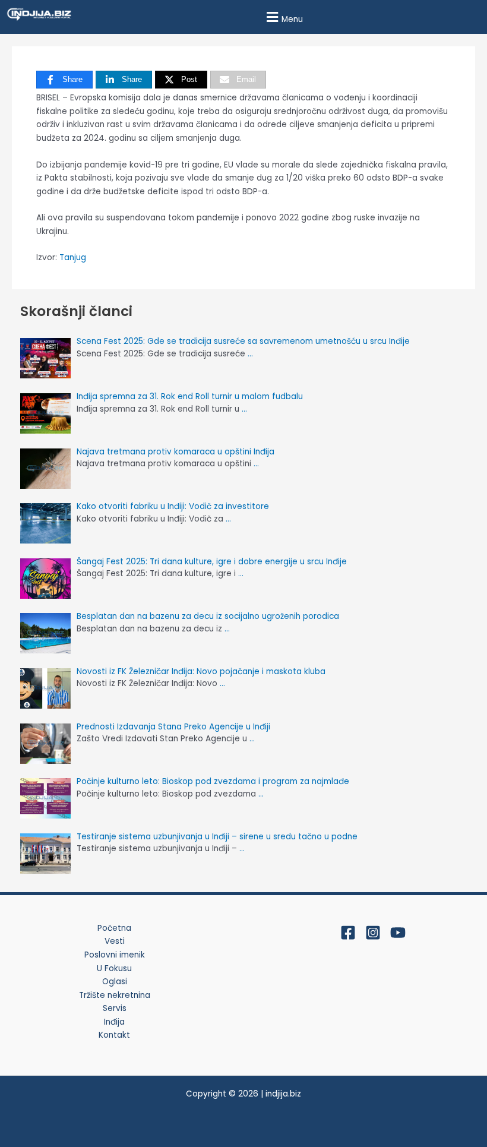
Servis (115, 1008)
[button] (283, 17)
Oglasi (114, 981)
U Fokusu (114, 968)
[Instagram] (373, 932)
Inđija (114, 1022)
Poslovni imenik (114, 954)
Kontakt (114, 1035)
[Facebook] (348, 932)
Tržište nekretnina (114, 995)
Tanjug (72, 257)
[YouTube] (398, 932)
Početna (114, 928)
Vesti (115, 941)
